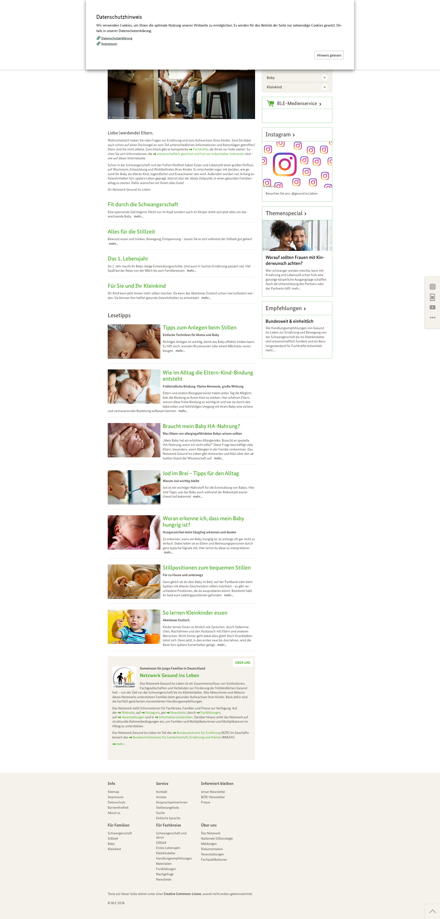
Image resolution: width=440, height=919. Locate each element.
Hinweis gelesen (329, 55)
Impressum (109, 43)
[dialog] (220, 459)
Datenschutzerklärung (116, 38)
